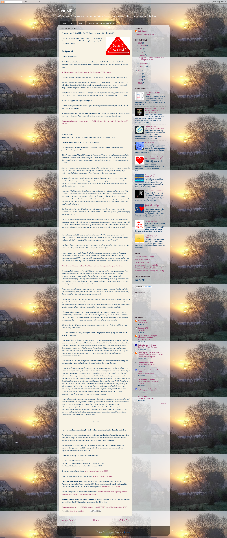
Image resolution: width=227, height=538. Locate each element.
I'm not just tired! (151, 221)
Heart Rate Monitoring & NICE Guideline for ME (154, 158)
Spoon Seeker (143, 396)
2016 (140, 74)
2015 (140, 77)
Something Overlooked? (146, 398)
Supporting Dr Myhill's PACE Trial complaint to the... (151, 59)
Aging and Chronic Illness (146, 364)
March (142, 55)
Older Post (124, 520)
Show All (163, 403)
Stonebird (142, 320)
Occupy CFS (143, 328)
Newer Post (67, 520)
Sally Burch (142, 31)
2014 (140, 80)
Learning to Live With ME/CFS (150, 353)
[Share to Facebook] (97, 511)
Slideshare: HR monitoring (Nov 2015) (149, 271)
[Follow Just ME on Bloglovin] (143, 287)
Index (81, 23)
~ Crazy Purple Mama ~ (147, 379)
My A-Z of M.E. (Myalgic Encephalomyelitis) (147, 336)
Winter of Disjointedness (146, 374)
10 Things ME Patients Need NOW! (153, 176)
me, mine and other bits (147, 389)
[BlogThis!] (93, 511)
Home (64, 23)
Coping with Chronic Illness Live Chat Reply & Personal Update (150, 356)
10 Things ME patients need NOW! (101, 23)
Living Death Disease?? (154, 191)
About (73, 23)
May (142, 52)
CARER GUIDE (143, 322)
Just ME (65, 11)
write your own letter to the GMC (96, 471)
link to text (106, 486)
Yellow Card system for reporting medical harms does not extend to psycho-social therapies (94, 492)
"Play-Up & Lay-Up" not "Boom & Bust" (153, 236)
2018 (140, 43)
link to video (115, 486)
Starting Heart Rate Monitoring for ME (152, 206)
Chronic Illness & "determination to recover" (155, 127)
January (143, 67)
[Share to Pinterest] (100, 511)
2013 (140, 83)
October (143, 46)
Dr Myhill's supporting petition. (103, 476)
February (143, 63)
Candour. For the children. (146, 391)
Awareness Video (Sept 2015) (146, 265)
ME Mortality (149, 143)
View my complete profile (144, 34)
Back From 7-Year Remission (148, 347)
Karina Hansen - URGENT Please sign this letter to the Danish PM (155, 110)
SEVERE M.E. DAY (145, 339)
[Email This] (91, 511)
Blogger (127, 532)
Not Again (141, 330)
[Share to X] (95, 511)
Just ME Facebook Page (144, 256)
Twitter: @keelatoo (142, 262)
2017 (140, 70)
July (141, 49)
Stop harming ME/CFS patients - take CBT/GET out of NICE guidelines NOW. (94, 507)
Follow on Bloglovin (142, 259)
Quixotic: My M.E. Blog (147, 345)
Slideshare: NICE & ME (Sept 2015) (148, 268)
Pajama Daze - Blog (145, 362)
